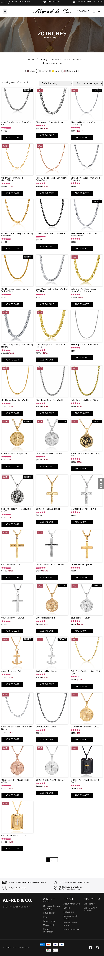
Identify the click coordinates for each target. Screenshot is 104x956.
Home (46, 37)
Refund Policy (49, 913)
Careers (67, 908)
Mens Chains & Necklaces (90, 909)
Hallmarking (69, 912)
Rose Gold (71, 71)
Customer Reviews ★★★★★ (51, 907)
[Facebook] (90, 947)
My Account (83, 11)
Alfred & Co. (17, 900)
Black (32, 71)
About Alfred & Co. (72, 904)
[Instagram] (97, 947)
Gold (57, 71)
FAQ (45, 917)
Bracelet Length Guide (70, 924)
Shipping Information (48, 930)
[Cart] (94, 11)
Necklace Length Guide (71, 917)
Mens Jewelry (89, 904)
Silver (45, 71)
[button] (5, 11)
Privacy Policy (49, 921)
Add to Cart (12, 138)
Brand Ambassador (72, 930)
